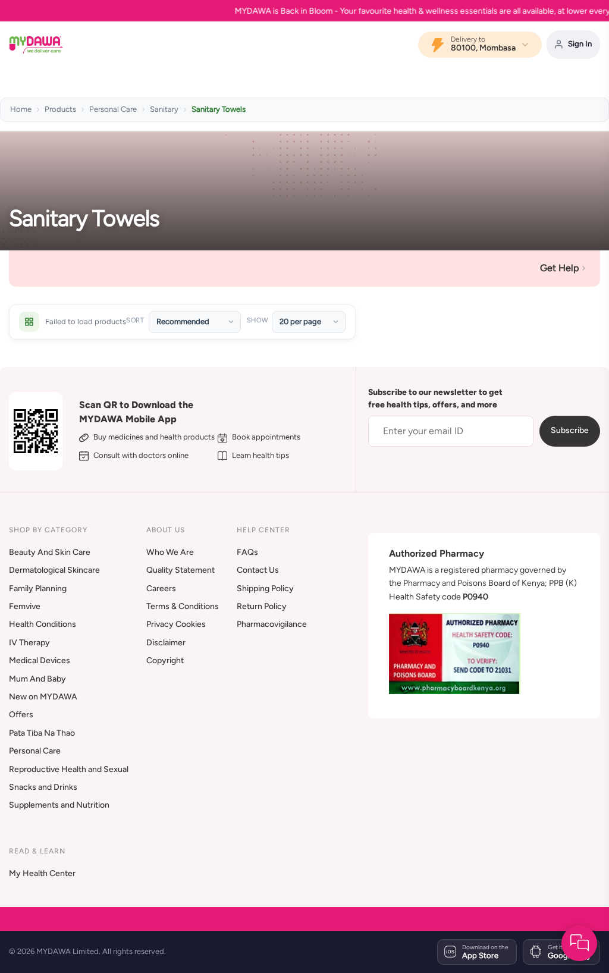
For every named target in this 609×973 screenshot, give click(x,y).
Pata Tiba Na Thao (42, 733)
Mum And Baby (37, 679)
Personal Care (113, 109)
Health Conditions (42, 624)
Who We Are (170, 552)
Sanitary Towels (219, 109)
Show (257, 320)
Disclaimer (166, 643)
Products (60, 109)
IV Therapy (29, 643)
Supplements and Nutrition (59, 805)
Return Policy (262, 606)
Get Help (559, 268)
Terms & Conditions (182, 606)
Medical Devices (39, 660)
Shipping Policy (265, 588)
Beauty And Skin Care (49, 552)
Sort (135, 320)
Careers (161, 588)
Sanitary (164, 109)
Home (21, 109)
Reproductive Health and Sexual (68, 769)
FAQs (247, 552)
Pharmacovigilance (272, 624)
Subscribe (570, 430)
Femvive (24, 606)
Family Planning (38, 588)
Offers (21, 715)
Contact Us (258, 570)
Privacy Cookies (176, 624)
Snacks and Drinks (43, 787)
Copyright (165, 660)
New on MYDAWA (43, 697)
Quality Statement (180, 570)
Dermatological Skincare (54, 570)
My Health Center (42, 873)
